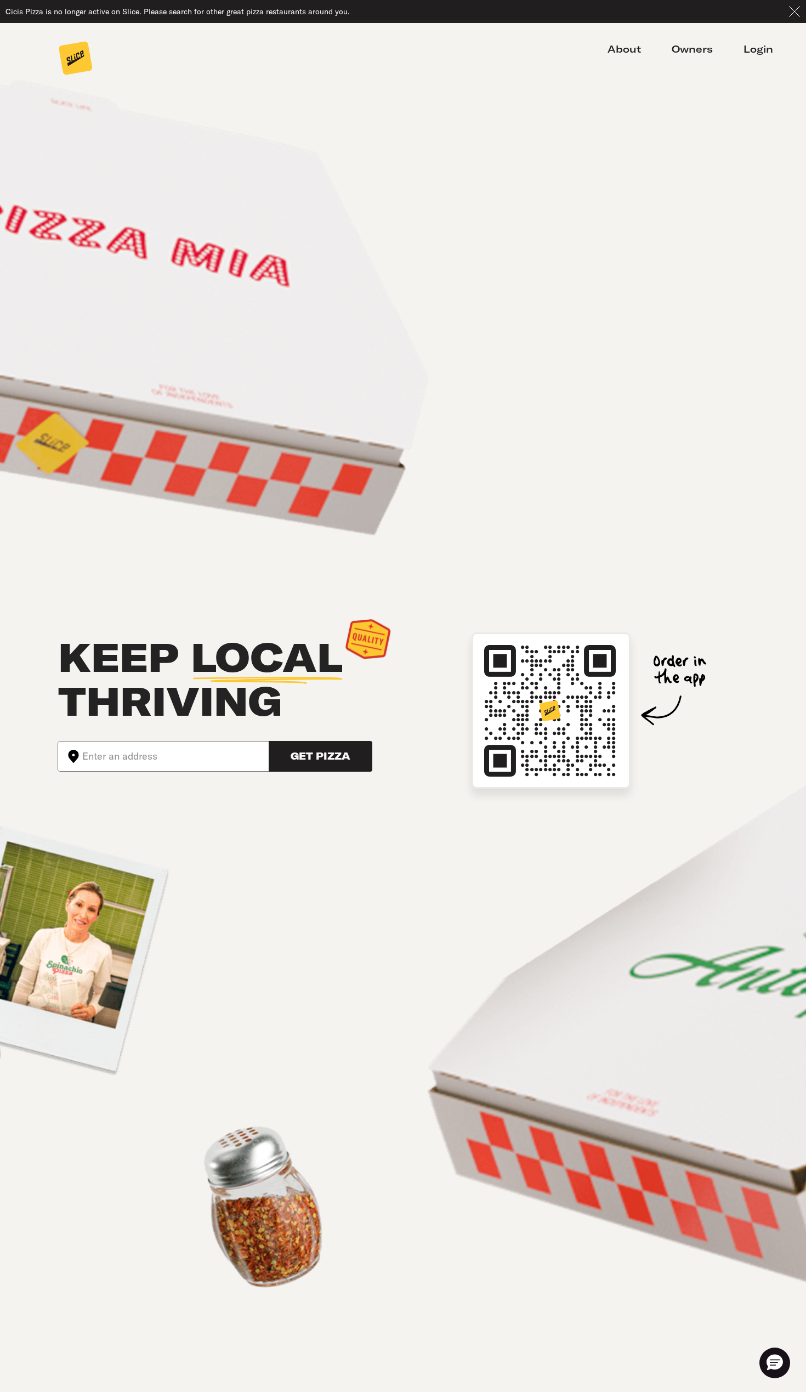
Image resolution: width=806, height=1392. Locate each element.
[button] (774, 1363)
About (624, 49)
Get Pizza (320, 756)
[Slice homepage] (75, 59)
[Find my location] (70, 756)
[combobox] (175, 756)
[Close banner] (794, 11)
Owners (692, 49)
